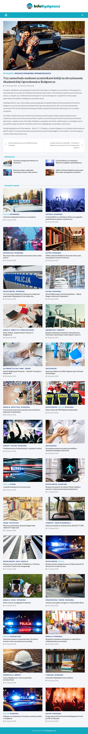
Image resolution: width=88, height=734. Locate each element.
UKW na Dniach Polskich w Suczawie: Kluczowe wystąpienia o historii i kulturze (69, 172)
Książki (5, 523)
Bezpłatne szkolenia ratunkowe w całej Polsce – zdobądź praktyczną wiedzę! (64, 640)
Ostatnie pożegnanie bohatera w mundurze (19, 217)
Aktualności (8, 73)
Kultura (49, 253)
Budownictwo (51, 330)
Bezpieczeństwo (9, 291)
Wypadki (13, 484)
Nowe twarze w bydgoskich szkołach (17, 603)
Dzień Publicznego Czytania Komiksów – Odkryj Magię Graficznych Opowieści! (63, 295)
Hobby (21, 368)
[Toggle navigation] (6, 15)
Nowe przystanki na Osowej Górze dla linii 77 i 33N (64, 526)
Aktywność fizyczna (10, 368)
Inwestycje (15, 330)
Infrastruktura (51, 600)
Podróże (61, 600)
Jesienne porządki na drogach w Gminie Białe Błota (65, 603)
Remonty (18, 675)
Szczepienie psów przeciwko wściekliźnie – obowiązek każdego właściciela (62, 449)
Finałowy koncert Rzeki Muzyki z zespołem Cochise (22, 448)
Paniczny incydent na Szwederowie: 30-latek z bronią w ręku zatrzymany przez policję (20, 640)
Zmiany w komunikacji (63, 523)
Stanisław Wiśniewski (27, 86)
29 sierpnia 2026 (10, 260)
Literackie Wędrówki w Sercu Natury (59, 678)
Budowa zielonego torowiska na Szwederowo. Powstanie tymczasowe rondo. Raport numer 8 (63, 334)
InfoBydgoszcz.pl (50, 731)
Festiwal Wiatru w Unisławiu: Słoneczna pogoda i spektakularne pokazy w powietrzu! (69, 163)
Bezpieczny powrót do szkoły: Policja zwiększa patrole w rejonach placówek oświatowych (63, 488)
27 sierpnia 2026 (52, 492)
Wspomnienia (14, 214)
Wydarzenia (58, 214)
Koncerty (6, 446)
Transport (61, 330)
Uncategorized (51, 368)
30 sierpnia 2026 (10, 220)
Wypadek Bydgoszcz (43, 73)
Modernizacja (8, 675)
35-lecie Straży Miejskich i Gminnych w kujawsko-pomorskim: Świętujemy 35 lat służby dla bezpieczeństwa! (21, 296)
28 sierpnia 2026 (10, 337)
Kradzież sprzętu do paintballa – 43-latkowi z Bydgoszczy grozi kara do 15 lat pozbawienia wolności (64, 145)
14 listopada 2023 (11, 86)
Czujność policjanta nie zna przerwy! (17, 487)
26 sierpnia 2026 (52, 605)
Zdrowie (28, 368)
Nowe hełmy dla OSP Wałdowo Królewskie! (62, 410)
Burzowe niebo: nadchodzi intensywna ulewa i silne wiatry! (25, 171)
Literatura (50, 675)
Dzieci (18, 561)
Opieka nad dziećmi (27, 330)
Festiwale (49, 214)
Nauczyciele (15, 407)
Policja (6, 214)
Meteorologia (8, 253)
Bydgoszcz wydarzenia (24, 73)
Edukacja (6, 330)
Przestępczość (15, 636)
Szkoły (13, 600)
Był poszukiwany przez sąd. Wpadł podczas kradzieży (23, 144)
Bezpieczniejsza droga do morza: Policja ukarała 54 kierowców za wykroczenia (65, 565)
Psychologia (14, 523)
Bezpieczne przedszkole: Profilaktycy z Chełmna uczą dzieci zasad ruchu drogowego (21, 565)
